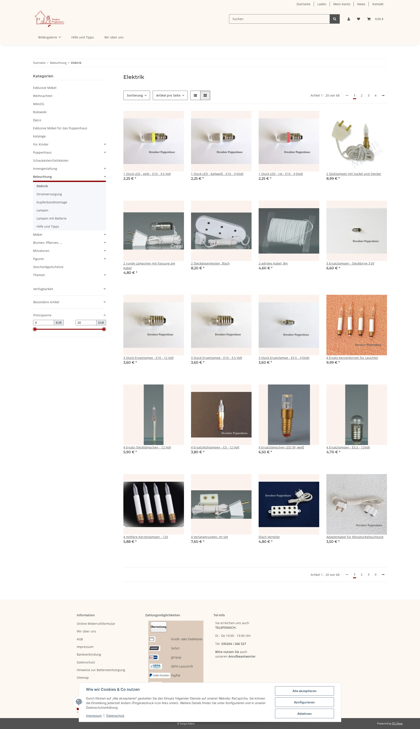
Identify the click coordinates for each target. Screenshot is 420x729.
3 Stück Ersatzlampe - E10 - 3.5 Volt (216, 358)
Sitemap (83, 677)
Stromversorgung (49, 194)
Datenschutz (115, 715)
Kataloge (39, 136)
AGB (80, 639)
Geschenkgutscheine (48, 267)
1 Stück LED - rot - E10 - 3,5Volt (281, 174)
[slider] (35, 329)
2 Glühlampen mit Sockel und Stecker (353, 174)
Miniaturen (41, 251)
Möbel (37, 234)
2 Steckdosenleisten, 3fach (210, 263)
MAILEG (38, 104)
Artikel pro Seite (168, 95)
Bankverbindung (89, 654)
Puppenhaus (42, 152)
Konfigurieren (304, 702)
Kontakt (377, 4)
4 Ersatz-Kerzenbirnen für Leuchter (352, 358)
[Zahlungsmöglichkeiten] (175, 654)
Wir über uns (114, 37)
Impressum (94, 715)
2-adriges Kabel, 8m (273, 263)
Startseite (303, 4)
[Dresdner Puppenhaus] (49, 19)
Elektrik (42, 186)
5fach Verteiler (269, 537)
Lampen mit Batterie (51, 218)
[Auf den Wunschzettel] (176, 118)
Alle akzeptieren (304, 691)
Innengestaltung (45, 168)
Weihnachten (42, 96)
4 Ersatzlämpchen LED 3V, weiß (281, 447)
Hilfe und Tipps (82, 37)
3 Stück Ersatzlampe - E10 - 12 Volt (148, 358)
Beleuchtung (42, 177)
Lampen (42, 210)
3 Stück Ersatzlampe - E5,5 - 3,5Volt (284, 358)
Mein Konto (341, 4)
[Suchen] (335, 19)
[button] (349, 18)
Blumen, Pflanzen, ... (48, 243)
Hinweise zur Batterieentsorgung (101, 670)
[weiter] (383, 95)
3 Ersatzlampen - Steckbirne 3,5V (350, 263)
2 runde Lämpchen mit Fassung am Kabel (149, 265)
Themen (39, 275)
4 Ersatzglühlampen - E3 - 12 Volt (215, 447)
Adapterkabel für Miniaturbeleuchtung (354, 537)
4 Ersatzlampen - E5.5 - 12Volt (348, 447)
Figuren (38, 259)
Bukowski (40, 112)
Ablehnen (304, 713)
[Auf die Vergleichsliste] (165, 118)
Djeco (37, 120)
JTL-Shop (397, 723)
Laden (321, 4)
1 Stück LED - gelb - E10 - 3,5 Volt (147, 174)
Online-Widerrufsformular (96, 624)
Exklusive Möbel (44, 88)
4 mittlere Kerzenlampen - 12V (145, 537)
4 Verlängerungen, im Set (209, 537)
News (361, 4)
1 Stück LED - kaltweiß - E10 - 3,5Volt (217, 174)
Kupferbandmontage (52, 202)
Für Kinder (41, 144)
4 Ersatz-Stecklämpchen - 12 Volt (147, 447)
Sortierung (135, 95)
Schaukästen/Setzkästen (50, 160)
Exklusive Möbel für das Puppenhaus (60, 128)
